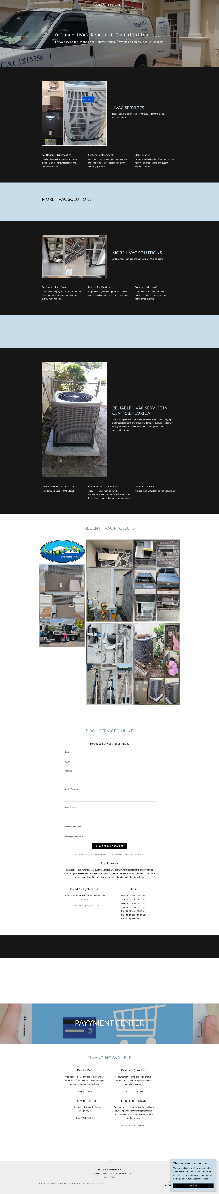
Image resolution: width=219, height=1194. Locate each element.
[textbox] (109, 752)
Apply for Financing (133, 1125)
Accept (193, 1186)
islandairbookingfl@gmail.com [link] (85, 905)
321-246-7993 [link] (109, 1177)
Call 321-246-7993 (134, 1092)
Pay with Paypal (85, 1118)
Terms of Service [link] (133, 854)
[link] (109, 5)
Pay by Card (85, 1092)
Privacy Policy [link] (119, 854)
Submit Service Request (109, 846)
